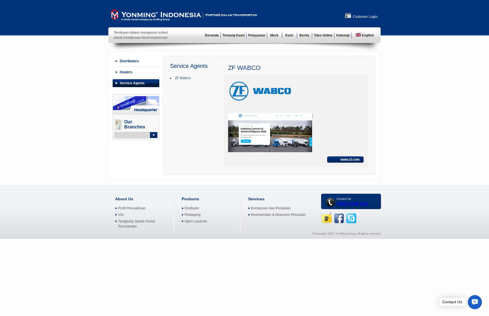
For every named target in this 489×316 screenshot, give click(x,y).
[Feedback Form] (327, 223)
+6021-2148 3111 (352, 203)
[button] (475, 302)
